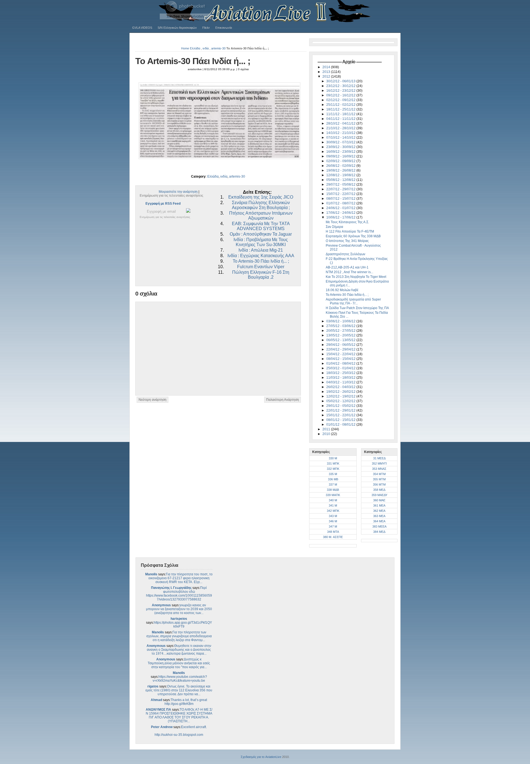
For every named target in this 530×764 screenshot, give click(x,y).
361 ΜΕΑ (379, 505)
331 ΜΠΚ (333, 463)
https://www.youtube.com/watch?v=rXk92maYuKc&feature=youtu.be (180, 679)
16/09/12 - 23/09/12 (341, 152)
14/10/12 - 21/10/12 (341, 133)
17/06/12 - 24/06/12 (341, 213)
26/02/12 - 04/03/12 (341, 387)
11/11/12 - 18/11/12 (341, 114)
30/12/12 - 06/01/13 (341, 81)
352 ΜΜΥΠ (379, 463)
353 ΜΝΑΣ (379, 468)
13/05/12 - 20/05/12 (341, 335)
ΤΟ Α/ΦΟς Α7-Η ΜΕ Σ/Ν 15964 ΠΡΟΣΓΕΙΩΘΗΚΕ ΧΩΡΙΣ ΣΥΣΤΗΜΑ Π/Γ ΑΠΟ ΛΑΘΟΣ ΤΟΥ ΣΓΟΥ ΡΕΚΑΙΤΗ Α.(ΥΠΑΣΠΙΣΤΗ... (179, 715)
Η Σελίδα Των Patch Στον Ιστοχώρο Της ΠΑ (357, 308)
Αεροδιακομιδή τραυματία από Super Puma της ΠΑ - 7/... (353, 301)
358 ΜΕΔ (379, 489)
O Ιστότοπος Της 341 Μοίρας (347, 241)
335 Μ (333, 474)
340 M (333, 500)
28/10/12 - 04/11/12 (341, 123)
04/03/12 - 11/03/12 (341, 382)
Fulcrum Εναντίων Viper (260, 266)
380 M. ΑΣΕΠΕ (333, 537)
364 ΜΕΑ (379, 521)
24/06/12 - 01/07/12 (341, 208)
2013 (326, 72)
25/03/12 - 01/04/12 (341, 368)
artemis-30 (218, 48)
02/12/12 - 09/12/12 (341, 100)
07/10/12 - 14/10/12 (341, 137)
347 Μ (333, 526)
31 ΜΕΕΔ (379, 458)
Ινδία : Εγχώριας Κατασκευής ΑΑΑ (260, 255)
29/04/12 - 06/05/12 (341, 345)
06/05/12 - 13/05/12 (341, 340)
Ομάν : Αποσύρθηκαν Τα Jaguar (261, 234)
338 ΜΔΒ (333, 489)
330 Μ (333, 458)
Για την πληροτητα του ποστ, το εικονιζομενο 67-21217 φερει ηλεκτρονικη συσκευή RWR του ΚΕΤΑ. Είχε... (181, 578)
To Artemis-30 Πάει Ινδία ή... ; (192, 61)
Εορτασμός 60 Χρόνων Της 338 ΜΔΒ (353, 236)
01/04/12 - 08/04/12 (341, 363)
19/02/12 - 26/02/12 (341, 392)
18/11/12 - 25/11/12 (341, 109)
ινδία (206, 48)
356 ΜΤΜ (379, 484)
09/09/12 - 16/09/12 (341, 156)
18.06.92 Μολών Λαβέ (342, 290)
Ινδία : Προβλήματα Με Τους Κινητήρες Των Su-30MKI (261, 242)
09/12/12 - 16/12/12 (341, 95)
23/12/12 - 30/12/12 (341, 86)
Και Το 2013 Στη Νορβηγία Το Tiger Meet (356, 277)
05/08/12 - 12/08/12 (341, 180)
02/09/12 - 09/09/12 (341, 161)
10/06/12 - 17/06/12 (341, 217)
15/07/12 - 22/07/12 (341, 194)
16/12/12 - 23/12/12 (341, 91)
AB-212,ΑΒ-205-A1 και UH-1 (347, 267)
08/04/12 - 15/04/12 (341, 359)
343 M (333, 516)
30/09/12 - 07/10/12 (341, 142)
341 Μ (333, 505)
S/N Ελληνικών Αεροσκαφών (177, 27)
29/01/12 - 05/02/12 (341, 406)
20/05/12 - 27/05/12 (341, 331)
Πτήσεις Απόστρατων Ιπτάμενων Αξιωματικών (261, 215)
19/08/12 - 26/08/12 (341, 170)
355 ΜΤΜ (379, 479)
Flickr (206, 27)
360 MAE (379, 500)
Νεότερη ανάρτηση (152, 400)
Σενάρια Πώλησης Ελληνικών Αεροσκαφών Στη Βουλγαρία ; (261, 205)
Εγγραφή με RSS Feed (163, 204)
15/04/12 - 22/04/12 (341, 354)
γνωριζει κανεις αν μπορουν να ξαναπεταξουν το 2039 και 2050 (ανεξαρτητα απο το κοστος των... (179, 609)
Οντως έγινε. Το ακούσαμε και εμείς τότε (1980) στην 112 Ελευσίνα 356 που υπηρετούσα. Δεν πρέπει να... (178, 690)
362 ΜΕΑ (379, 510)
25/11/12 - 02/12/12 (341, 105)
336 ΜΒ (333, 479)
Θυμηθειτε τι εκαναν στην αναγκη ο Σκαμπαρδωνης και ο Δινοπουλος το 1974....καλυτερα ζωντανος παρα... (179, 649)
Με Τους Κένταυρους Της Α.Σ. (347, 222)
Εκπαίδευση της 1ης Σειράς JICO (260, 197)
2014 (326, 67)
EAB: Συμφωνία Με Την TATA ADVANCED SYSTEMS (261, 226)
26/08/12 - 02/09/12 (341, 166)
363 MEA (379, 516)
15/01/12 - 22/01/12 (341, 415)
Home (185, 48)
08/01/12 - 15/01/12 (341, 420)
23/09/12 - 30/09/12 (341, 147)
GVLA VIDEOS (142, 27)
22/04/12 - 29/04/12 (341, 349)
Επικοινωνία (223, 27)
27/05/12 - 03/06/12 (341, 326)
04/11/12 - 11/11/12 (341, 119)
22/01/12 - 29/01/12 (341, 410)
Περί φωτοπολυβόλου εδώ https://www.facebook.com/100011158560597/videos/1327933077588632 (179, 593)
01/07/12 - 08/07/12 (341, 203)
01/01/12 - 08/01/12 (341, 424)
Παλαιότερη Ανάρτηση (282, 400)
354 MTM (379, 474)
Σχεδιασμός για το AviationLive (261, 756)
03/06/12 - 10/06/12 (341, 321)
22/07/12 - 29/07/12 (341, 189)
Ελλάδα (195, 48)
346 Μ (333, 521)
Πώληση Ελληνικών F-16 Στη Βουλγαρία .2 (260, 275)
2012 (326, 76)
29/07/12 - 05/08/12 (341, 184)
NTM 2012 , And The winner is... (349, 272)
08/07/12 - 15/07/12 (341, 199)
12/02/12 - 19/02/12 (341, 396)
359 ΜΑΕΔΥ (379, 495)
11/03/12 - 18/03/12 (341, 378)
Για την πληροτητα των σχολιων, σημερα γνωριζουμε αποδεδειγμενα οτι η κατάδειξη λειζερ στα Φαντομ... (179, 636)
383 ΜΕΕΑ (379, 526)
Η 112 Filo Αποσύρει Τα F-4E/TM (350, 231)
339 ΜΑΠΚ (333, 495)
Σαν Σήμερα (334, 227)
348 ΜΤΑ (333, 531)
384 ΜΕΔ (379, 531)
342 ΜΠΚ (333, 510)
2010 (326, 434)
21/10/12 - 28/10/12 (341, 128)
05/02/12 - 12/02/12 (341, 401)
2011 (326, 429)
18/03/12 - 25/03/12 (341, 373)
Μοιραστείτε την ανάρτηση (178, 192)
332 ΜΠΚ (333, 468)
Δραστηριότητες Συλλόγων (345, 254)
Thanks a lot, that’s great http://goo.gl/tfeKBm (186, 702)
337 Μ (333, 484)
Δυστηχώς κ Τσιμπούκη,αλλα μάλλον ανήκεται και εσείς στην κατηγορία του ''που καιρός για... (179, 663)
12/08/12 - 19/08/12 (341, 175)
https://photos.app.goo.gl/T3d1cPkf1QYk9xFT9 (183, 624)
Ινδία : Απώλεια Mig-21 (261, 250)
